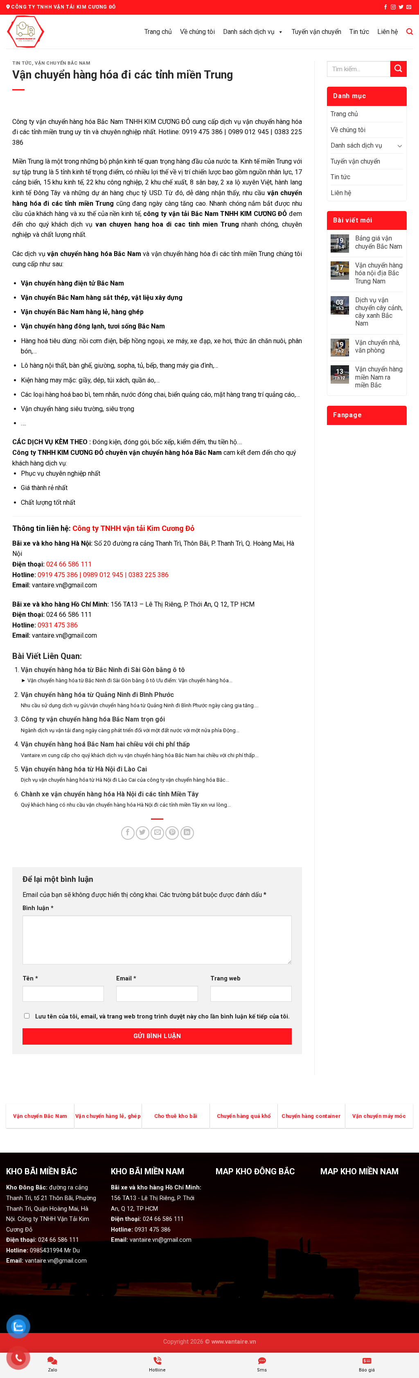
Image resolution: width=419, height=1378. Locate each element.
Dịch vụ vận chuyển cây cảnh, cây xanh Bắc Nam (379, 312)
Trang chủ (158, 32)
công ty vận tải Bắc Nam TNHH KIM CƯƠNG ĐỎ (216, 214)
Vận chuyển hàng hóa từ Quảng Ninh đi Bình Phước (97, 695)
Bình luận (38, 908)
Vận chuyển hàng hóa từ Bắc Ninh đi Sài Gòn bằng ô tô (103, 670)
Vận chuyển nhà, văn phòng (377, 346)
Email (126, 978)
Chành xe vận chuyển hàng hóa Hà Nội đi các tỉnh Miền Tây (109, 794)
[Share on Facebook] (128, 833)
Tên (30, 978)
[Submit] (398, 69)
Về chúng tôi (197, 32)
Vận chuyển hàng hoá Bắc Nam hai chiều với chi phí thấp (105, 744)
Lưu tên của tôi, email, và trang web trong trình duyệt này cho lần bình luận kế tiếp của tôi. (162, 1016)
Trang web (225, 978)
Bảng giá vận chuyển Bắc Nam (378, 242)
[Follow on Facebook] (385, 7)
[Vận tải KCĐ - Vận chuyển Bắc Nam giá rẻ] (43, 32)
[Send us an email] (408, 7)
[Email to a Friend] (157, 833)
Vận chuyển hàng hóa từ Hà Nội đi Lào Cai (84, 769)
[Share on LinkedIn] (187, 833)
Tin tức (359, 32)
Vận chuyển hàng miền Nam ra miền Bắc (379, 377)
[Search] (409, 32)
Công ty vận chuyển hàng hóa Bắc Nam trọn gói (93, 719)
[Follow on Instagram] (393, 7)
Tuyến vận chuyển (316, 32)
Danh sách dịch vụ (249, 32)
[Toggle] (399, 146)
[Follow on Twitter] (401, 7)
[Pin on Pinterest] (172, 833)
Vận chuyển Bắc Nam (62, 63)
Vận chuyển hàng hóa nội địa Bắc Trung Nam (379, 273)
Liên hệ (387, 32)
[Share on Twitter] (142, 833)
